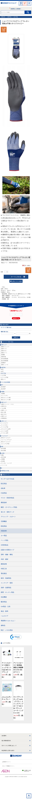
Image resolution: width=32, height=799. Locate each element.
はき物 (2, 453)
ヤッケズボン (4, 425)
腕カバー (3, 379)
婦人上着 (3, 412)
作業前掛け (4, 418)
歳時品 (3, 625)
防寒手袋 (3, 356)
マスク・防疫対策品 (7, 498)
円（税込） (6, 676)
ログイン (20, 4)
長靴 (2, 455)
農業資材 (4, 502)
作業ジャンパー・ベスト (7, 404)
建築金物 (4, 564)
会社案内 (4, 735)
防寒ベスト (4, 348)
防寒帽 (3, 354)
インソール (4, 465)
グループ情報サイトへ (8, 766)
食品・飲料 (4, 611)
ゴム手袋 (3, 375)
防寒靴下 (3, 362)
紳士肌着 (3, 448)
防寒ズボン (4, 350)
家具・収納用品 (6, 578)
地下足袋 (3, 457)
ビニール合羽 (4, 431)
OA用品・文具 (5, 606)
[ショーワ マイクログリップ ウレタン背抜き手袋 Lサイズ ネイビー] (16, 60)
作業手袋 (9, 17)
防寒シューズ (4, 364)
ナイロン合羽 (4, 433)
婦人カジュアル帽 (5, 399)
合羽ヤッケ (4, 421)
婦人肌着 (3, 450)
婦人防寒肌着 (4, 360)
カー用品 (4, 535)
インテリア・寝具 (7, 583)
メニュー (29, 4)
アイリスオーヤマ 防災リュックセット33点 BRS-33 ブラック (7, 667)
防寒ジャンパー (5, 346)
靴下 (2, 385)
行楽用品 (4, 493)
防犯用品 (4, 526)
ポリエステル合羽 (5, 429)
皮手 (2, 371)
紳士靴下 (3, 386)
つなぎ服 (3, 408)
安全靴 (3, 461)
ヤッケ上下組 (4, 427)
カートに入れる (16, 277)
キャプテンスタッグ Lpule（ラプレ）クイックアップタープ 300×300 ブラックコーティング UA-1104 (18, 705)
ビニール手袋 (4, 377)
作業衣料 (3, 17)
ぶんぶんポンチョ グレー (7, 698)
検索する (16, 337)
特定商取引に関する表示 (8, 750)
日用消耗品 (4, 545)
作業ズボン (4, 406)
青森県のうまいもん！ (8, 620)
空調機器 (4, 521)
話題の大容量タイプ (7, 550)
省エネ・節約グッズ (7, 512)
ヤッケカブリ (4, 423)
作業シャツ (4, 410)
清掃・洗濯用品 (6, 587)
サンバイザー (4, 395)
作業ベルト (4, 416)
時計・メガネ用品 (7, 630)
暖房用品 (4, 602)
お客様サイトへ (6, 761)
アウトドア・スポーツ (8, 516)
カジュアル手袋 (5, 443)
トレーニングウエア (6, 439)
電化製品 (4, 573)
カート (25, 4)
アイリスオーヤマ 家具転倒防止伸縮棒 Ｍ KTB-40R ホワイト (18, 667)
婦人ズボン (4, 414)
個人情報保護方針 (6, 740)
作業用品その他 (5, 470)
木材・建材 (4, 559)
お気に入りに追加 (17, 281)
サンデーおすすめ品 (7, 479)
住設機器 (4, 597)
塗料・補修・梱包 (7, 554)
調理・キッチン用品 (7, 592)
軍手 (2, 369)
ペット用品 (4, 540)
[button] (16, 637)
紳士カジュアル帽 (5, 397)
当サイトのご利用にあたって (9, 745)
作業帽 (2, 391)
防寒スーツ (4, 352)
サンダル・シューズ (6, 463)
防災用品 (4, 483)
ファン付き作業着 (5, 382)
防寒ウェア (4, 344)
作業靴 (3, 459)
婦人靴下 (3, 389)
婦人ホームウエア (5, 441)
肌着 (2, 446)
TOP (29, 796)
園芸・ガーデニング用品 (9, 507)
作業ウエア (4, 402)
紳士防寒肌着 (4, 358)
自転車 (3, 488)
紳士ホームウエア (5, 437)
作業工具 (4, 568)
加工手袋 (15, 17)
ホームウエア (4, 435)
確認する (16, 318)
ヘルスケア (4, 616)
